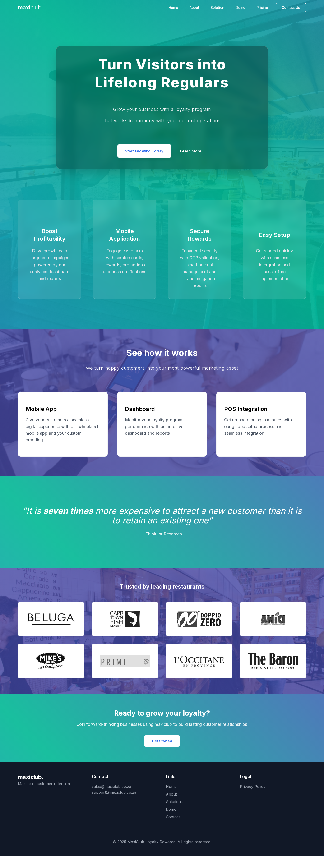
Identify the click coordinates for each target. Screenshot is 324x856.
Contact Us (291, 7)
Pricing (262, 7)
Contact (173, 817)
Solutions (174, 801)
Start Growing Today (144, 151)
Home (173, 7)
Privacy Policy (252, 786)
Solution (217, 7)
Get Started (162, 741)
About (194, 7)
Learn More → (193, 151)
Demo (240, 7)
